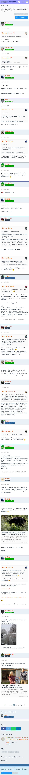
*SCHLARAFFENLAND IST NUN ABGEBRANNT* (12, 597)
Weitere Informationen (6, 773)
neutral (16, 752)
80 (11, 705)
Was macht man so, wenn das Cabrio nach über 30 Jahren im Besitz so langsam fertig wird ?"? (17, 739)
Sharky (14, 319)
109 (21, 705)
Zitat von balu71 (7, 58)
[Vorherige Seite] (5, 705)
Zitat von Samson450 (8, 33)
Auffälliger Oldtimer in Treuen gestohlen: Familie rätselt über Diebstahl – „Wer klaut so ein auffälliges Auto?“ (12, 686)
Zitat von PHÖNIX (7, 110)
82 (16, 705)
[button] (27, 2)
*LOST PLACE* (4, 589)
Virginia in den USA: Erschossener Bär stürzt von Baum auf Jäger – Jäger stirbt (14, 533)
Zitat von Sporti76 (7, 431)
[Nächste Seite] (24, 705)
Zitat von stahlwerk (8, 286)
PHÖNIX (14, 604)
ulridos (7, 742)
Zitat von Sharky (7, 228)
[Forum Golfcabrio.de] (8, 2)
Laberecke (8, 744)
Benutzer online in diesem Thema (12, 757)
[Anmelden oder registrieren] (23, 2)
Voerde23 (16, 471)
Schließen (15, 773)
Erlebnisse (4, 752)
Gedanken (11, 752)
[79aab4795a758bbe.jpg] (9, 634)
